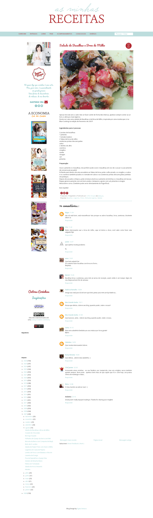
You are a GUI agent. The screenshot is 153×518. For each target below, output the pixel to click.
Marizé (67, 275)
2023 (25, 369)
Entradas (33, 34)
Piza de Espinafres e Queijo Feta (36, 458)
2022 (25, 372)
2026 (25, 361)
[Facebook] (36, 106)
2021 (25, 375)
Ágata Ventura (82, 509)
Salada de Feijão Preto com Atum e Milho (39, 447)
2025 (25, 364)
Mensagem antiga (125, 440)
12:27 (71, 242)
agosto (27, 428)
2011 (25, 403)
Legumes (77, 198)
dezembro (29, 416)
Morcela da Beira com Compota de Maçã (39, 441)
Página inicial (98, 440)
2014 (25, 394)
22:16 (74, 397)
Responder (69, 220)
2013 (25, 397)
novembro (29, 419)
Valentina (68, 342)
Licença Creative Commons (40, 320)
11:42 (70, 227)
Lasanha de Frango (31, 455)
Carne (43, 34)
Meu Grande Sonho (71, 302)
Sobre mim (22, 34)
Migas (67, 213)
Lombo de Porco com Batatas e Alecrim (38, 453)
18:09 (80, 290)
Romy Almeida (70, 355)
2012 (25, 400)
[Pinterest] (38, 106)
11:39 (72, 213)
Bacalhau (70, 198)
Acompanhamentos (64, 34)
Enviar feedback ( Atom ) (76, 444)
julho (27, 473)
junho (27, 476)
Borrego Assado (30, 436)
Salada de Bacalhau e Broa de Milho (37, 430)
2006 (25, 493)
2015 (25, 392)
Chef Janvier (69, 367)
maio (27, 479)
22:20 (76, 367)
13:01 (71, 258)
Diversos (93, 34)
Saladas (100, 198)
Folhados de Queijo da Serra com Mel (38, 439)
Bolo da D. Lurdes (31, 444)
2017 (25, 386)
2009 (25, 408)
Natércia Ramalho (71, 290)
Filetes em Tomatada (32, 464)
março (27, 484)
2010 (25, 406)
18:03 (77, 355)
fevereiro (28, 487)
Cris (66, 227)
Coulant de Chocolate (32, 433)
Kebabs (27, 469)
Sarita (67, 328)
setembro (28, 425)
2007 (25, 414)
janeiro (27, 490)
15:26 (72, 275)
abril (27, 481)
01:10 (71, 328)
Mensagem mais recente (68, 440)
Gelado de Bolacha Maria (33, 461)
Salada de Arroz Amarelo (33, 467)
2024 (25, 366)
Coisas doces (81, 34)
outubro (28, 422)
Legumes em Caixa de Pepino (35, 450)
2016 (25, 389)
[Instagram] (41, 106)
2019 (25, 380)
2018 (25, 383)
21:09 (81, 315)
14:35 (74, 342)
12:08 (71, 384)
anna (66, 258)
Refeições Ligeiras (91, 198)
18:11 (81, 302)
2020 (25, 378)
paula (67, 242)
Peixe (51, 34)
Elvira (67, 384)
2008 (25, 411)
